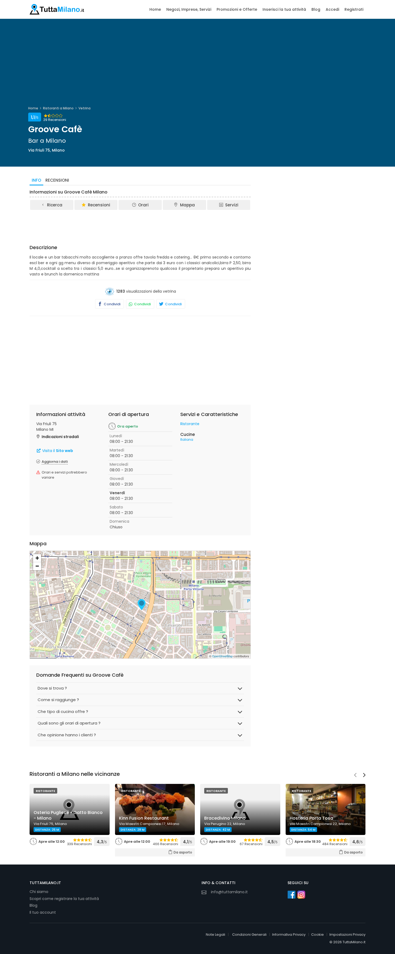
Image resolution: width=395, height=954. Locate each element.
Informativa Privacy (289, 934)
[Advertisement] (140, 225)
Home (155, 9)
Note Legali (215, 934)
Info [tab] (36, 180)
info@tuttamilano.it (229, 892)
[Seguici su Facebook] (292, 895)
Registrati (353, 9)
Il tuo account (43, 912)
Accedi (332, 9)
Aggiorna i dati (55, 461)
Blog (315, 9)
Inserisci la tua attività (284, 9)
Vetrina (84, 108)
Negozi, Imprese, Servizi (188, 9)
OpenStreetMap (222, 656)
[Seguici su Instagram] (301, 895)
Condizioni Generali (249, 934)
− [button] (37, 566)
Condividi (111, 304)
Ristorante (189, 423)
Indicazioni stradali (60, 436)
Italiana (186, 439)
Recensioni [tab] (57, 180)
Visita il (57, 450)
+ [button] (37, 558)
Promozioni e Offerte (237, 9)
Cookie (317, 934)
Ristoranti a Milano (58, 108)
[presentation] (355, 775)
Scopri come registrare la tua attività (64, 898)
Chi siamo (39, 891)
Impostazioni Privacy (347, 934)
